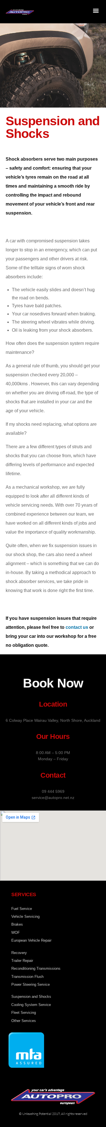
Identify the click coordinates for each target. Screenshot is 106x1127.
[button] (95, 10)
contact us (77, 627)
